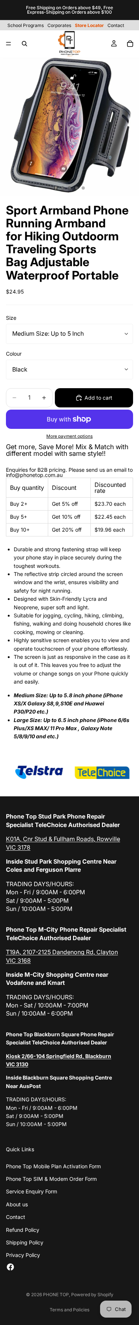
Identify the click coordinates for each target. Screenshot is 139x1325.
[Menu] (8, 43)
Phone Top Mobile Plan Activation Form (53, 1166)
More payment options (69, 436)
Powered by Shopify (92, 1294)
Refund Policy (22, 1230)
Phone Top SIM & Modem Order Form (51, 1179)
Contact (15, 1217)
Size (11, 318)
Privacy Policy (23, 1255)
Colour (13, 353)
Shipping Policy (24, 1242)
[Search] (24, 43)
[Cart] (130, 43)
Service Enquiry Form (31, 1191)
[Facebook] (10, 1267)
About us (17, 1204)
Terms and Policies (69, 1309)
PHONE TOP (56, 1294)
